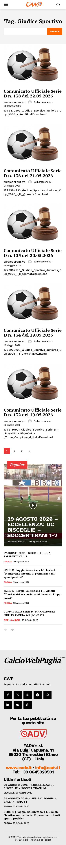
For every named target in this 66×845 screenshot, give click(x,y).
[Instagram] (27, 695)
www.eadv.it (19, 767)
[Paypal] (27, 705)
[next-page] (29, 451)
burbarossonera (42, 102)
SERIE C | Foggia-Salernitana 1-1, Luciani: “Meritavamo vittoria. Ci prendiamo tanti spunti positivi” (30, 573)
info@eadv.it (47, 767)
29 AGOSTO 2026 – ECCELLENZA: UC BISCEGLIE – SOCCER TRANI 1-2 (32, 527)
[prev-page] (6, 629)
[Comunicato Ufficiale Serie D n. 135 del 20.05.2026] (33, 223)
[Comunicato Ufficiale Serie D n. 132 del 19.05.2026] (33, 383)
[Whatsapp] (47, 695)
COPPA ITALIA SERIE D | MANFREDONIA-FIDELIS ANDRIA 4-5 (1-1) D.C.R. (30, 613)
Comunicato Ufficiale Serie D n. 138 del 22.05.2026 (33, 93)
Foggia (8, 561)
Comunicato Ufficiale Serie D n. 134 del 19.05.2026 (33, 332)
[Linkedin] (8, 705)
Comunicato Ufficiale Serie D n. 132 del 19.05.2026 (33, 412)
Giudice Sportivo (14, 102)
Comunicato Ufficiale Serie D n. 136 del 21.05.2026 (33, 173)
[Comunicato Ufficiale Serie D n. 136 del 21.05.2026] (33, 144)
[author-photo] (30, 102)
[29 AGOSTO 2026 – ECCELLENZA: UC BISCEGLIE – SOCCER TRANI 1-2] (33, 505)
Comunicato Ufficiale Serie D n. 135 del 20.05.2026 (33, 252)
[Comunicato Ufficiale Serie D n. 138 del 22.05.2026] (33, 64)
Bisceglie (9, 793)
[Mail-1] (18, 705)
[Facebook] (8, 695)
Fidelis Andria (12, 620)
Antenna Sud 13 (16, 541)
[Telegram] (38, 695)
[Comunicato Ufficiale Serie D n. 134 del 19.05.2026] (33, 303)
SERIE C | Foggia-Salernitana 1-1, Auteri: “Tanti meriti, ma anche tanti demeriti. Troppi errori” (32, 594)
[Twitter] (18, 695)
